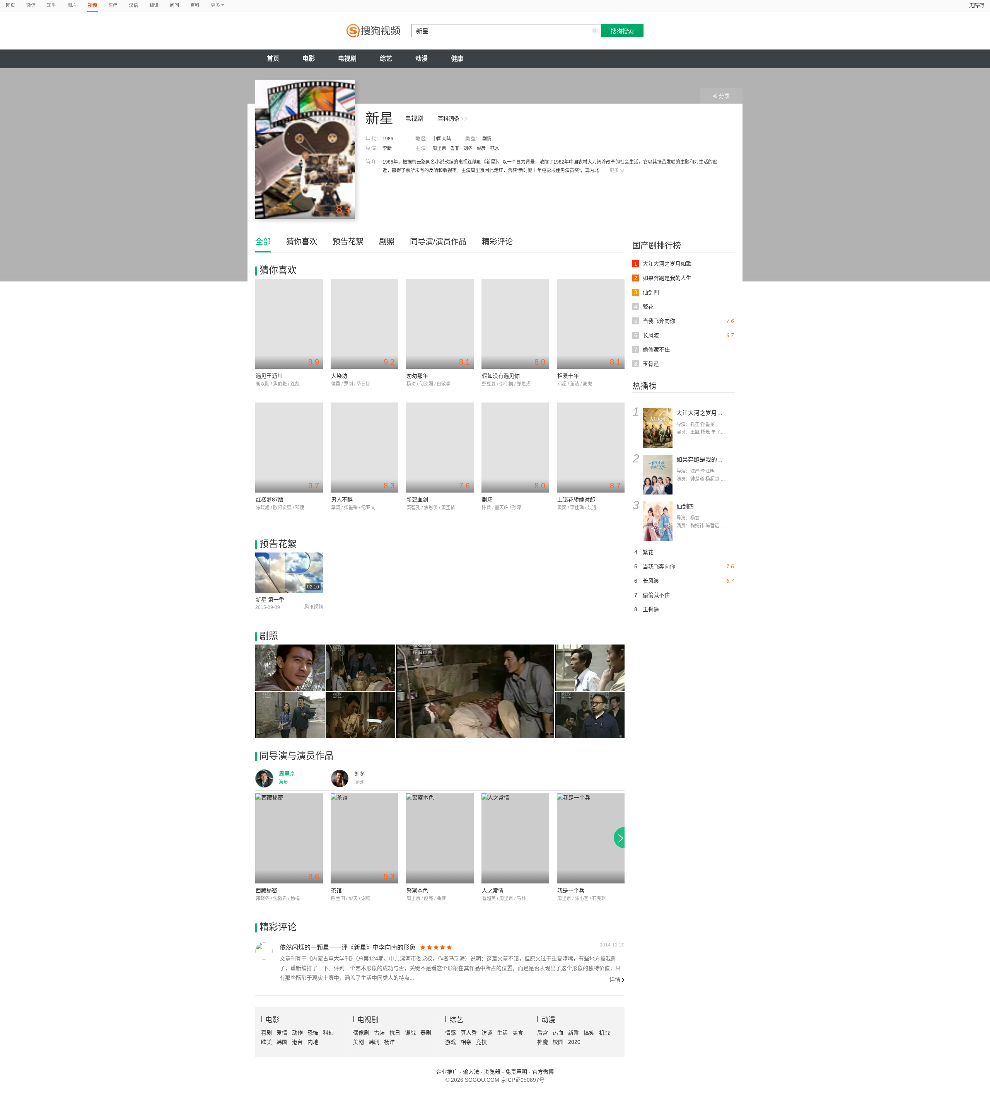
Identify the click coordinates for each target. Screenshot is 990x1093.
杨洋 (389, 1042)
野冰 (494, 148)
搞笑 (589, 1033)
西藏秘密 (266, 890)
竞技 (481, 1042)
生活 (502, 1033)
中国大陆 (441, 139)
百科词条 (448, 119)
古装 (379, 1033)
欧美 (266, 1042)
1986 (387, 139)
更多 (614, 170)
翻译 (154, 5)
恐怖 (312, 1033)
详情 (614, 979)
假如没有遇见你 (501, 376)
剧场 (487, 499)
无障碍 (976, 5)
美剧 (358, 1042)
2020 (574, 1042)
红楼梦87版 (269, 499)
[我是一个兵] (591, 838)
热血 (558, 1033)
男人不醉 (342, 499)
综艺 (386, 58)
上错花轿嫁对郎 (576, 499)
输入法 (471, 1072)
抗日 (394, 1033)
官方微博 (543, 1072)
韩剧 (374, 1042)
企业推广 (447, 1072)
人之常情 (493, 890)
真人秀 (469, 1033)
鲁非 (454, 148)
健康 (457, 58)
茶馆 (336, 890)
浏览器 (492, 1072)
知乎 (51, 5)
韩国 (282, 1042)
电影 (308, 58)
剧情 (487, 139)
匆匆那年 (417, 376)
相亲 (466, 1042)
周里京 (439, 148)
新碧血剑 (417, 499)
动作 (297, 1033)
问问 (174, 5)
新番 (573, 1033)
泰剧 (425, 1033)
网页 (10, 5)
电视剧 (347, 58)
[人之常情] (515, 838)
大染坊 (339, 376)
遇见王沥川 (269, 376)
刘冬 (468, 148)
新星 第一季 (270, 600)
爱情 (282, 1033)
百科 (195, 5)
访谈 (486, 1033)
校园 (558, 1042)
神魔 (542, 1042)
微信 (31, 5)
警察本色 (417, 890)
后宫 (542, 1033)
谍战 (410, 1033)
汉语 (133, 5)
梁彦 (481, 148)
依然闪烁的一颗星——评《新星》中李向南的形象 (348, 947)
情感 (450, 1033)
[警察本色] (440, 838)
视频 (92, 5)
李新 (387, 148)
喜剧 (266, 1033)
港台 (297, 1042)
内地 (312, 1042)
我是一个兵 (570, 890)
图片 (72, 5)
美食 (517, 1033)
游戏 (450, 1042)
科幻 (328, 1033)
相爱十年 (568, 376)
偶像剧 (361, 1033)
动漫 (421, 58)
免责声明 (516, 1072)
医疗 (113, 5)
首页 (273, 58)
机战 (604, 1033)
